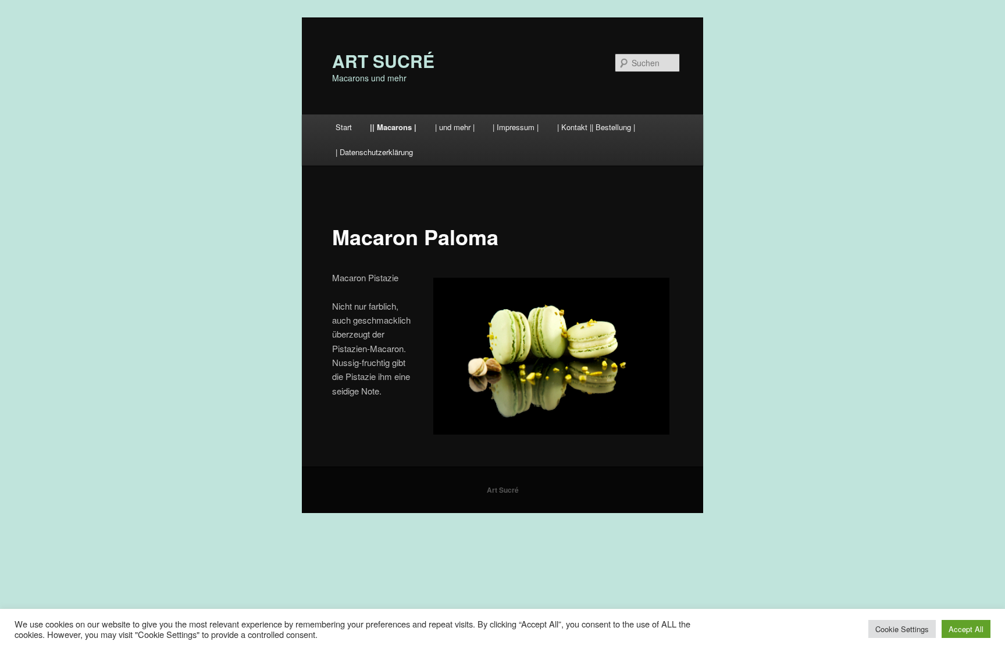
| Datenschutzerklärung (374, 151)
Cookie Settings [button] (902, 628)
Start (344, 126)
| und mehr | (455, 126)
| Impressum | (516, 126)
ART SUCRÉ (383, 60)
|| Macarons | (393, 126)
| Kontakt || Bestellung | (596, 126)
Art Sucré (503, 490)
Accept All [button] (966, 628)
